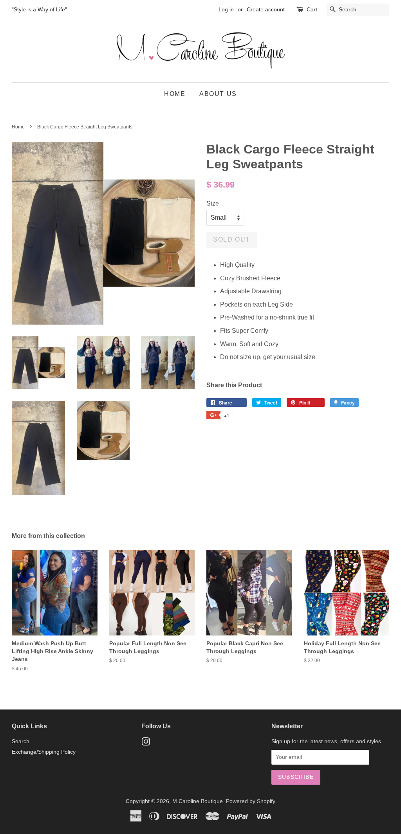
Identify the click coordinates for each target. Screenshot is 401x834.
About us (218, 93)
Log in (226, 9)
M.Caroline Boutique (197, 801)
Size (212, 203)
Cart (312, 9)
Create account (266, 9)
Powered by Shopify (250, 801)
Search (20, 741)
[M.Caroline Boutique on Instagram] (145, 743)
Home (174, 93)
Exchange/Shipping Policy (44, 752)
